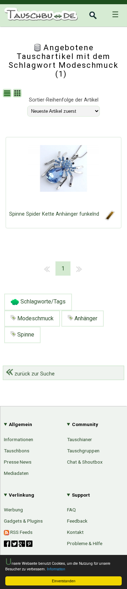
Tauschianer (79, 439)
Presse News (17, 462)
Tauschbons (16, 450)
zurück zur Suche (34, 374)
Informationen (18, 439)
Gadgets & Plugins (23, 521)
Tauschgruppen (83, 450)
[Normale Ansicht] (8, 94)
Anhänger (85, 318)
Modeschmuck (35, 318)
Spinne (25, 334)
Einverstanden (63, 580)
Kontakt (75, 532)
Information (56, 568)
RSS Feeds (20, 532)
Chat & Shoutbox (85, 462)
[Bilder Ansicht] (18, 94)
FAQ (71, 509)
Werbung (13, 509)
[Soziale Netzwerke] (18, 543)
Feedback (77, 521)
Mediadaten (16, 473)
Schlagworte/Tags (42, 301)
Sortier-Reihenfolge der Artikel (63, 100)
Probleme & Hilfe (84, 543)
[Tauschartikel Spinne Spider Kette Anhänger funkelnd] (63, 175)
